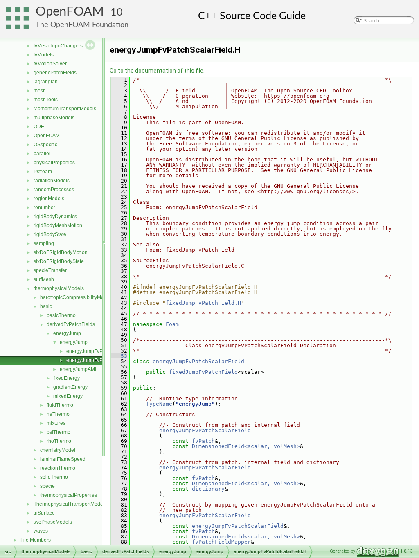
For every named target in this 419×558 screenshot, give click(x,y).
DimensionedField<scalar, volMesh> (246, 446)
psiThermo (58, 432)
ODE (39, 126)
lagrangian (46, 82)
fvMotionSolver (50, 64)
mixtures (56, 423)
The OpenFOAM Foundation (82, 25)
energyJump (67, 333)
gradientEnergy (70, 387)
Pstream (43, 171)
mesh (40, 91)
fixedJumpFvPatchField (203, 372)
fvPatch (203, 441)
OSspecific (45, 144)
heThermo (58, 414)
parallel (42, 153)
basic (46, 306)
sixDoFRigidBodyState (59, 261)
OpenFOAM (70, 11)
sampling (44, 243)
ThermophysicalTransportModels (70, 504)
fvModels (44, 55)
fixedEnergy (66, 378)
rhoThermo (59, 441)
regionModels (49, 198)
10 (116, 12)
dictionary (208, 489)
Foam (172, 324)
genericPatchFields (55, 73)
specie (47, 486)
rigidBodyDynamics (55, 216)
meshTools (46, 100)
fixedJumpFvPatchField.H (203, 303)
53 (119, 356)
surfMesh (44, 279)
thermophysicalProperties (68, 495)
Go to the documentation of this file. (157, 70)
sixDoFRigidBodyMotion (61, 252)
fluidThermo (60, 405)
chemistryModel (57, 450)
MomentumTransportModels (65, 109)
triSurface (44, 513)
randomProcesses (54, 189)
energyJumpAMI (78, 369)
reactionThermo (57, 468)
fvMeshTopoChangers (58, 46)
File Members (35, 540)
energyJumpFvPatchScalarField (198, 361)
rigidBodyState (50, 234)
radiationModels (52, 180)
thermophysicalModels (59, 288)
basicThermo (61, 315)
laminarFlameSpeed (63, 459)
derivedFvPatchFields (71, 324)
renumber (44, 207)
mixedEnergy (68, 396)
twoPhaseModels (53, 522)
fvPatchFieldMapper (221, 542)
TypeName (159, 404)
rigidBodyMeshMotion (58, 225)
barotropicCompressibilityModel (75, 297)
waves (41, 531)
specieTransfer (50, 270)
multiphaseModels (54, 118)
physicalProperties (54, 162)
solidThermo (54, 477)
